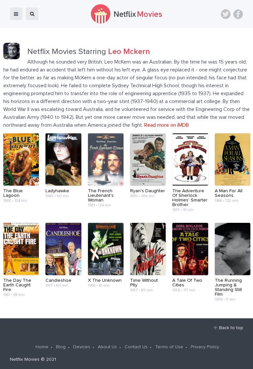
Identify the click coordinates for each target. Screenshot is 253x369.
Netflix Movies (25, 359)
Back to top (231, 328)
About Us (107, 347)
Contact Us (136, 347)
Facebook (238, 14)
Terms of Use (169, 347)
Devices (81, 347)
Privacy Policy (205, 347)
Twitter (226, 14)
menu (16, 14)
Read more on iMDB (166, 125)
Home (42, 347)
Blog (61, 347)
